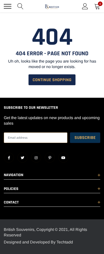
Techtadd (65, 242)
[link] (9, 158)
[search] (20, 6)
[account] (85, 6)
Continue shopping (52, 80)
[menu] (7, 6)
